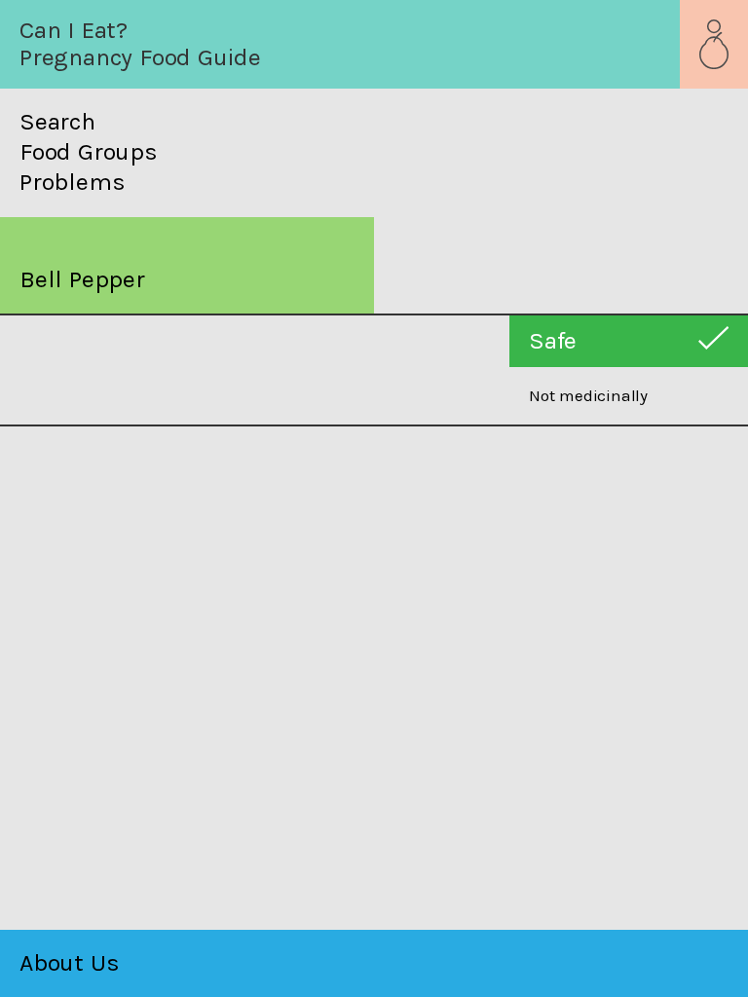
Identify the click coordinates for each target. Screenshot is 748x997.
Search (57, 121)
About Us (69, 962)
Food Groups (88, 152)
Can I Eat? (73, 30)
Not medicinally (588, 396)
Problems (72, 182)
